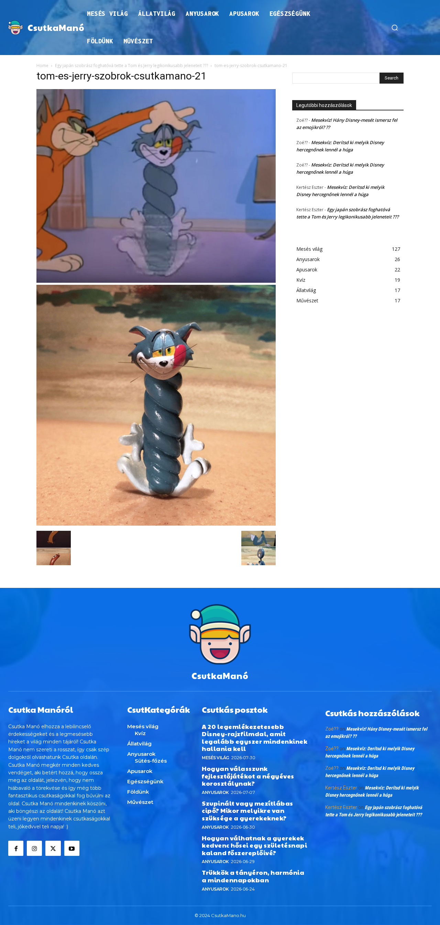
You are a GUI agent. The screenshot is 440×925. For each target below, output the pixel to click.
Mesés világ (215, 757)
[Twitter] (52, 848)
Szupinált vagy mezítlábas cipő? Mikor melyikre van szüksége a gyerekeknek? (247, 810)
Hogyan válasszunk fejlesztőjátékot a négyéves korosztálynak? (248, 775)
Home (42, 65)
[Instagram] (34, 848)
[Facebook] (15, 848)
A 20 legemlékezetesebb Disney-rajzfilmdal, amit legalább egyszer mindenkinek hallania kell (254, 737)
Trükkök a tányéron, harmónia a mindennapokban (253, 876)
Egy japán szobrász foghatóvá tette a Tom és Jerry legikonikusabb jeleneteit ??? (131, 65)
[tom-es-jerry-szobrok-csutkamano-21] (156, 524)
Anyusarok (215, 792)
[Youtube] (71, 848)
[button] (395, 27)
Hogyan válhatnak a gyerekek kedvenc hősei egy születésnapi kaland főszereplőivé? (254, 845)
